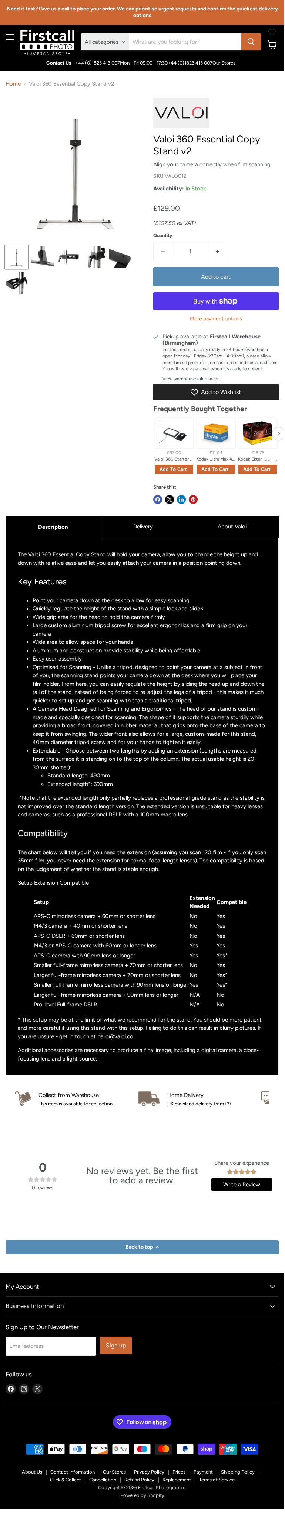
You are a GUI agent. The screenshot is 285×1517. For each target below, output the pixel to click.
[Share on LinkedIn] (181, 499)
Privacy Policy (149, 1472)
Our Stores (223, 63)
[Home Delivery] (199, 1099)
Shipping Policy (238, 1472)
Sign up (116, 1345)
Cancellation (102, 1479)
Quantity (162, 235)
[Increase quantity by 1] (217, 251)
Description (53, 527)
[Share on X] (169, 499)
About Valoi (232, 526)
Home (13, 84)
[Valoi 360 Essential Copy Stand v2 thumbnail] (16, 257)
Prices (178, 1472)
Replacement (176, 1479)
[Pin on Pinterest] (193, 499)
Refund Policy (139, 1479)
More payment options (216, 319)
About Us (32, 1472)
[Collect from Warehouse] (76, 1099)
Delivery (143, 526)
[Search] (251, 41)
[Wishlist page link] (272, 32)
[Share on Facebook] (157, 499)
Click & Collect (65, 1479)
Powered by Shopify (142, 1495)
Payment (203, 1472)
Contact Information (72, 1472)
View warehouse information (191, 378)
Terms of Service (217, 1479)
